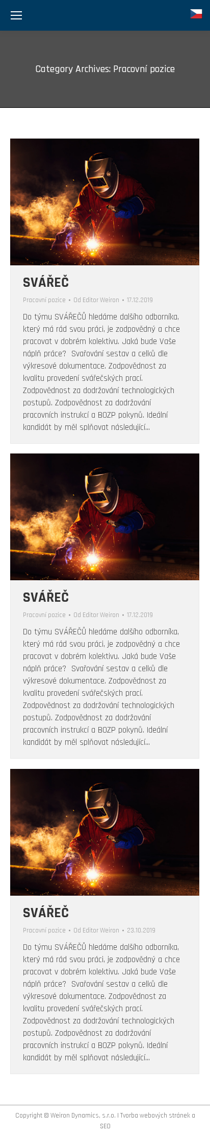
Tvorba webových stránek (155, 1115)
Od (96, 300)
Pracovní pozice (44, 300)
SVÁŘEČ (46, 283)
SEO (105, 1126)
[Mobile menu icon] (16, 15)
